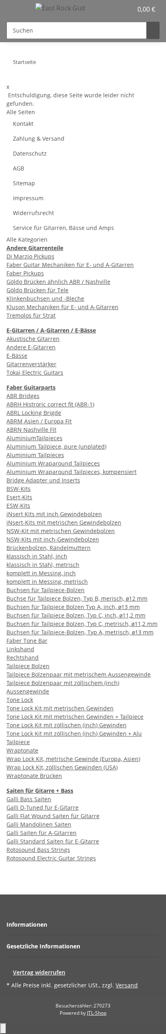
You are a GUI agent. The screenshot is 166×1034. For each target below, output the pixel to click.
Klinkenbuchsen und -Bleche (45, 298)
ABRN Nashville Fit (31, 429)
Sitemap (24, 183)
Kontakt (23, 123)
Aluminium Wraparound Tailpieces (53, 463)
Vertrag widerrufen (39, 972)
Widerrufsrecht (33, 213)
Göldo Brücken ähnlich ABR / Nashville (58, 281)
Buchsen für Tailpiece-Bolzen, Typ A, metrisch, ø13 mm (80, 632)
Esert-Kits (19, 497)
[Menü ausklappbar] (16, 9)
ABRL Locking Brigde (33, 412)
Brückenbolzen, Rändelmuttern (48, 548)
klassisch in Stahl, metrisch (42, 564)
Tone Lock (19, 700)
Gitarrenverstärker (31, 364)
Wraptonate (22, 750)
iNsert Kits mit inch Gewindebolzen (54, 514)
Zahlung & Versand (38, 138)
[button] (117, 9)
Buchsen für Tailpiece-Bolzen (45, 590)
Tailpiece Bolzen (28, 666)
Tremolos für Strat (31, 315)
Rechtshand (22, 657)
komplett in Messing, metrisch (47, 581)
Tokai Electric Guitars (34, 372)
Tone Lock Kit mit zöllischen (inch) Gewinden (66, 725)
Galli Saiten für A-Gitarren (41, 833)
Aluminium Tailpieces (35, 455)
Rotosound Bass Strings (38, 849)
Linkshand (20, 649)
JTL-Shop (96, 1012)
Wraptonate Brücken (34, 776)
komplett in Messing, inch (41, 573)
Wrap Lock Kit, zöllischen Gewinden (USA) (62, 767)
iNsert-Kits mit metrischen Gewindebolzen (63, 522)
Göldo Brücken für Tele (37, 290)
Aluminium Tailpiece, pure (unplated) (56, 446)
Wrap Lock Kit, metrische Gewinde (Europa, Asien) (73, 759)
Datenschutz (30, 153)
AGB (18, 168)
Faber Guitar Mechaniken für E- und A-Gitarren (70, 265)
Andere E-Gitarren (31, 347)
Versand (127, 985)
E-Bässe (16, 355)
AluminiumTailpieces (34, 438)
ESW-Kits (18, 505)
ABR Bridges (22, 396)
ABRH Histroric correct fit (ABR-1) (50, 404)
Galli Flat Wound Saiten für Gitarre (53, 816)
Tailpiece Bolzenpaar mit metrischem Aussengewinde (78, 674)
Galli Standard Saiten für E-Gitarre (52, 841)
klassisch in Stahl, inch (36, 556)
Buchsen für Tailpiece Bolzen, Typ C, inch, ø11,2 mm (75, 615)
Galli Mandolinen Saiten (38, 824)
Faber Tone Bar (27, 640)
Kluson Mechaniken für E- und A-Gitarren (62, 307)
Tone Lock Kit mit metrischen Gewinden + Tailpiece (74, 716)
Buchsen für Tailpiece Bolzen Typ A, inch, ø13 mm (73, 607)
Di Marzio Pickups (30, 256)
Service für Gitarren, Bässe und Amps (63, 228)
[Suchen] (153, 30)
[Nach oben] (3, 1028)
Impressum (28, 198)
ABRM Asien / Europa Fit (39, 421)
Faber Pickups (25, 273)
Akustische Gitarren (33, 339)
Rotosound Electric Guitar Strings (51, 858)
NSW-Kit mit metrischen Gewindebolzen (60, 531)
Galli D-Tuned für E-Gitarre (42, 807)
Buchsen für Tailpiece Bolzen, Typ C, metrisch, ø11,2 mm (82, 624)
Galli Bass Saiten (28, 799)
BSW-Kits (18, 488)
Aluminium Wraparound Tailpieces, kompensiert (71, 472)
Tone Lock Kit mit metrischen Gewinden (60, 708)
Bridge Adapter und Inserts (43, 480)
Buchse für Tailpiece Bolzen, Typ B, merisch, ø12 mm (76, 598)
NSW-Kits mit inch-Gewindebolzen (52, 539)
